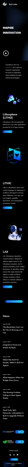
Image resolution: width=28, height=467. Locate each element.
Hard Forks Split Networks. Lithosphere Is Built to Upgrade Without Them (13, 414)
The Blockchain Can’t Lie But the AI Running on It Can (13, 330)
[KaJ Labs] (5, 4)
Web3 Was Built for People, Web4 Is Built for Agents (13, 362)
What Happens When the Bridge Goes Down (13, 379)
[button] (6, 53)
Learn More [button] (7, 207)
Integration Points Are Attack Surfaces (12, 346)
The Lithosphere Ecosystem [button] (14, 301)
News (6, 316)
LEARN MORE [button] (7, 131)
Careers (11, 450)
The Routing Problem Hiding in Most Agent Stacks (12, 395)
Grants (16, 450)
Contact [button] (14, 459)
